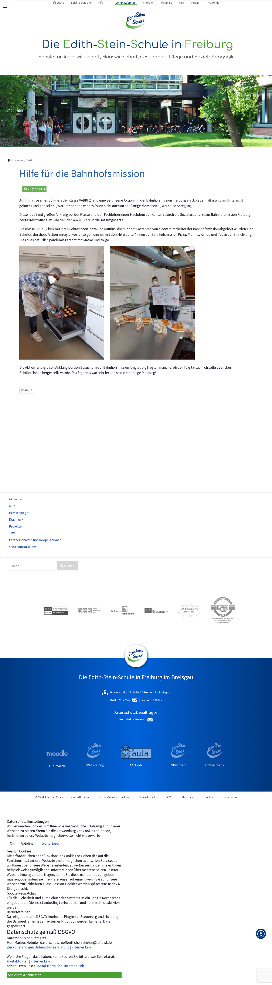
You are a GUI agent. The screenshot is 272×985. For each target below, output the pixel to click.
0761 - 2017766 (119, 700)
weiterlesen (51, 843)
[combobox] (32, 565)
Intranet (195, 2)
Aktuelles (16, 499)
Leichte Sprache (81, 2)
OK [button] (12, 843)
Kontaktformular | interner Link (60, 966)
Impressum (230, 797)
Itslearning (166, 2)
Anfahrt (210, 797)
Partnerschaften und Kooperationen (35, 540)
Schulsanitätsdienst (23, 547)
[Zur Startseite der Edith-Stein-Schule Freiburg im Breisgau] (136, 20)
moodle (148, 2)
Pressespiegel (19, 513)
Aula (181, 2)
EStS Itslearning (94, 765)
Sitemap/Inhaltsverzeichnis (114, 797)
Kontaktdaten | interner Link (29, 961)
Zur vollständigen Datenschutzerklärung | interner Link (49, 947)
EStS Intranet (178, 765)
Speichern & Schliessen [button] (24, 975)
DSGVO (169, 797)
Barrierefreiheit (147, 797)
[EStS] (136, 665)
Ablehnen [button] (28, 843)
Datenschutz (189, 797)
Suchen (69, 566)
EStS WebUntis (214, 765)
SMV (12, 533)
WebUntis (213, 2)
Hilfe (100, 2)
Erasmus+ (16, 519)
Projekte (15, 526)
